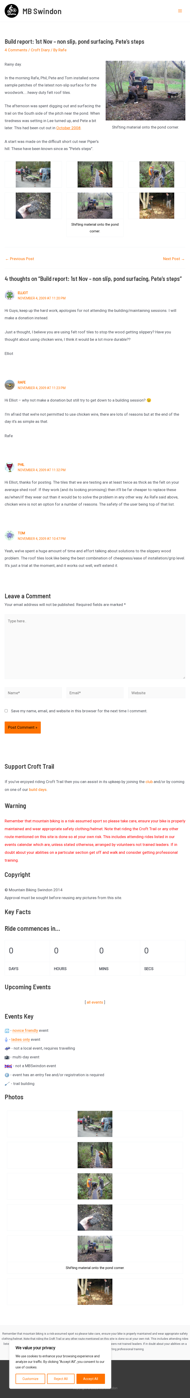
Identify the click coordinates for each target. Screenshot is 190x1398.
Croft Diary (40, 50)
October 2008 (68, 128)
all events (95, 1002)
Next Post (174, 259)
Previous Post (19, 259)
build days (38, 789)
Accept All (90, 1379)
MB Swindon (42, 11)
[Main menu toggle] (180, 11)
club (149, 781)
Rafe (22, 382)
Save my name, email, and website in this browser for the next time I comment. (79, 711)
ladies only (20, 1039)
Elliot (23, 293)
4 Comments (16, 50)
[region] (60, 1364)
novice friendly (25, 1030)
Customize (30, 1379)
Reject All (61, 1379)
